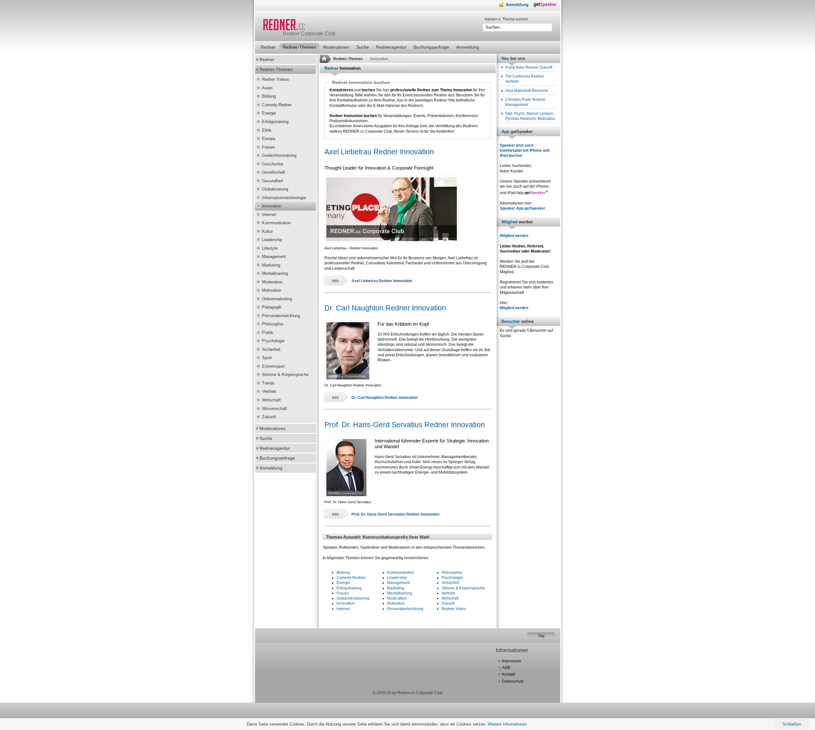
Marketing (395, 588)
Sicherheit (450, 583)
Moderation (397, 598)
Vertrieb (448, 593)
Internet (343, 609)
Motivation (396, 603)
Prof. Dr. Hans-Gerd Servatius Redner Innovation (404, 425)
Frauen (343, 593)
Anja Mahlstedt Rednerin (526, 90)
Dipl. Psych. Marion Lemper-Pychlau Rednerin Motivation (530, 116)
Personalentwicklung (405, 609)
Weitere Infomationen (507, 724)
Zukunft (448, 603)
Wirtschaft (450, 598)
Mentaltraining (399, 593)
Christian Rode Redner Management (525, 102)
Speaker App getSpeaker (522, 208)
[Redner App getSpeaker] (546, 6)
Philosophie (452, 572)
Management (398, 583)
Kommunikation (400, 572)
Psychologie (452, 577)
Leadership (397, 577)
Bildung (343, 572)
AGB (506, 667)
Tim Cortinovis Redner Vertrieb (524, 79)
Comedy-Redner (351, 577)
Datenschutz (513, 681)
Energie (343, 583)
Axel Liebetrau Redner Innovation (379, 152)
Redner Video (454, 609)
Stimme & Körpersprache (463, 588)
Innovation (346, 603)
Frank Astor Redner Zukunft (528, 67)
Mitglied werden (514, 235)
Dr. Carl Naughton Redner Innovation (385, 308)
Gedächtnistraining (353, 598)
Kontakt (508, 674)
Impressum (511, 661)
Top (541, 636)
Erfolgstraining (349, 588)
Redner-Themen (348, 59)
